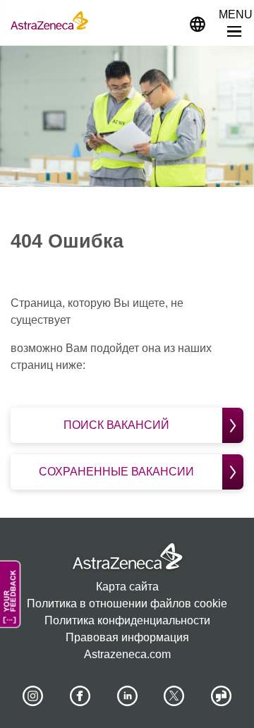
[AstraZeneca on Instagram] (33, 696)
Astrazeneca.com (127, 654)
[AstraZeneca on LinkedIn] (127, 696)
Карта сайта (127, 587)
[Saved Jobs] (163, 20)
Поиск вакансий (116, 425)
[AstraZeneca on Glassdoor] (221, 696)
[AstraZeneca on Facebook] (79, 696)
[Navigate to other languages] (197, 23)
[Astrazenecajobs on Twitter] (174, 696)
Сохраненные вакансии (116, 472)
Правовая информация (127, 637)
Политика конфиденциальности (127, 620)
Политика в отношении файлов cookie (127, 603)
